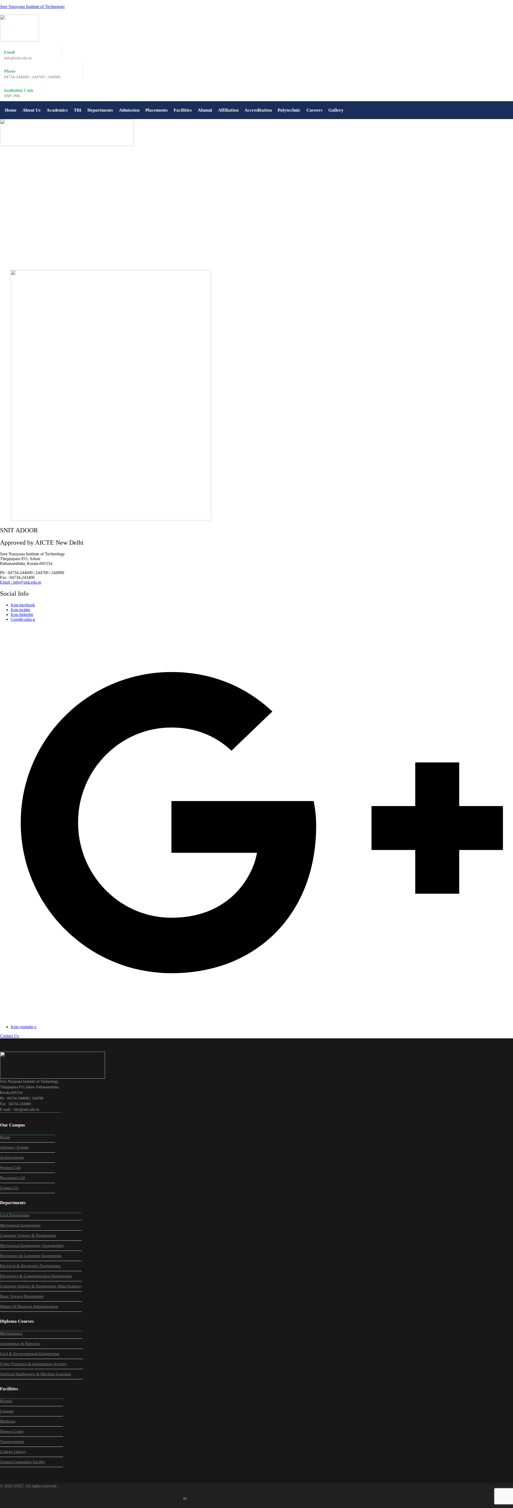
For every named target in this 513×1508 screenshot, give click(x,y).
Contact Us (9, 1188)
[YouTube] (197, 1498)
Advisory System (14, 1147)
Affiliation (228, 110)
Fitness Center (12, 1431)
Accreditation (258, 110)
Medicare (7, 1421)
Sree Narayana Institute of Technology (32, 6)
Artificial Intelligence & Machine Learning (35, 1374)
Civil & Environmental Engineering (29, 1354)
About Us (31, 110)
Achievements (12, 1157)
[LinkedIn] (174, 1498)
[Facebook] (150, 1498)
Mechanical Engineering (20, 1225)
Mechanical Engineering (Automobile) (32, 1245)
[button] (32, 110)
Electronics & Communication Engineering (36, 1276)
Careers (314, 110)
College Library (13, 1452)
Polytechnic (289, 110)
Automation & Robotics (20, 1343)
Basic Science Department (22, 1296)
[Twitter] (162, 1498)
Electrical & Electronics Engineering (30, 1266)
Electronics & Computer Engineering (31, 1256)
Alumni (205, 110)
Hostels (6, 1401)
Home (11, 110)
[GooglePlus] (185, 1498)
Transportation (12, 1441)
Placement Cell (12, 1178)
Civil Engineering (14, 1215)
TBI (77, 110)
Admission (129, 110)
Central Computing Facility (22, 1462)
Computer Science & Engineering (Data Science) (40, 1286)
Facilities (183, 110)
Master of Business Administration (29, 1306)
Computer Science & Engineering (28, 1235)
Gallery (336, 110)
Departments (100, 110)
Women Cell (10, 1167)
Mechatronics (11, 1333)
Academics (57, 110)
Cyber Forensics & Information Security (33, 1364)
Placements (156, 110)
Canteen (7, 1411)
